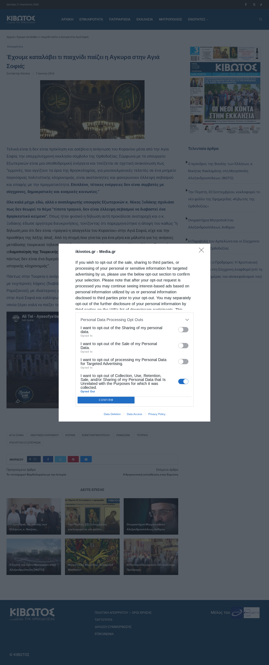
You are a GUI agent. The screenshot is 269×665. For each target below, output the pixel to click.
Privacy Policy (156, 414)
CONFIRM (106, 399)
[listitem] (134, 320)
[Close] (202, 251)
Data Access (134, 414)
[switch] (183, 329)
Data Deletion (112, 414)
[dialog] (134, 333)
